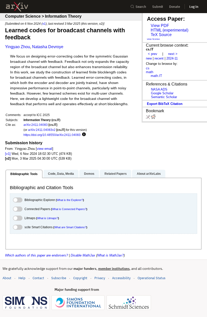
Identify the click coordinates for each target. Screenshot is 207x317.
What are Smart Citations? (70, 227)
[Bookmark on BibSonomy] (148, 118)
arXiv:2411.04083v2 (42, 129)
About (7, 278)
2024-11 (172, 58)
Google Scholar (162, 93)
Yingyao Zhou (17, 47)
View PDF (160, 25)
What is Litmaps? (47, 218)
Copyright (80, 278)
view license (153, 39)
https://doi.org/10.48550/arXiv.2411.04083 (52, 134)
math (149, 72)
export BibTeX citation (165, 104)
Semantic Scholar (164, 97)
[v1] (8, 154)
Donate (174, 7)
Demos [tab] (89, 174)
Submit (157, 7)
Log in (193, 7)
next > (172, 54)
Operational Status (151, 278)
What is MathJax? (110, 255)
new (149, 58)
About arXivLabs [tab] (149, 174)
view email (44, 149)
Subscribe (58, 278)
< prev (152, 54)
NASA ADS (159, 89)
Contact (38, 278)
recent (159, 58)
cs (147, 68)
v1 (44, 23)
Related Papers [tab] (116, 174)
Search (141, 7)
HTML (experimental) (169, 30)
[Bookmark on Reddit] (153, 118)
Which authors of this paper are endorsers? (36, 255)
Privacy (99, 278)
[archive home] (17, 7)
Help (21, 278)
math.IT (156, 76)
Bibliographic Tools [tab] (24, 174)
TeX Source (161, 35)
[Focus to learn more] (83, 134)
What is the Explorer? (70, 199)
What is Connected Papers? (69, 209)
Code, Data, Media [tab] (61, 174)
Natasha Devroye (47, 47)
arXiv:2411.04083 (35, 124)
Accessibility (121, 278)
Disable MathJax (83, 255)
